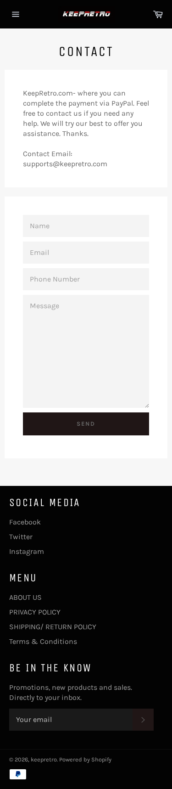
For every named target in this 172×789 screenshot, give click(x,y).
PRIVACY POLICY (35, 612)
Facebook (25, 522)
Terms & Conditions (43, 641)
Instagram (26, 551)
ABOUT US (25, 597)
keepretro (44, 759)
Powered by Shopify (85, 759)
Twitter (21, 536)
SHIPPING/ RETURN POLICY (52, 626)
